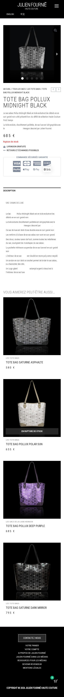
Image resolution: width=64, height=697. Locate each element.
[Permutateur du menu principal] (57, 6)
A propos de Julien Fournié (32, 653)
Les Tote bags (33, 89)
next (56, 54)
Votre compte (32, 649)
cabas (24, 256)
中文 (23, 14)
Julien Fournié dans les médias (32, 656)
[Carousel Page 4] (37, 78)
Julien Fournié (31, 203)
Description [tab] (9, 190)
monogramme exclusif (13, 128)
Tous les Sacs (18, 89)
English (10, 14)
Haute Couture (46, 203)
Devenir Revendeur (32, 664)
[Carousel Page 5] (41, 78)
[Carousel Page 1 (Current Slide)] (22, 78)
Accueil (7, 89)
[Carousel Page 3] (32, 78)
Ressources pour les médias (32, 660)
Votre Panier (32, 645)
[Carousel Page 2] (27, 78)
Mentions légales (32, 667)
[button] (55, 30)
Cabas (13, 214)
